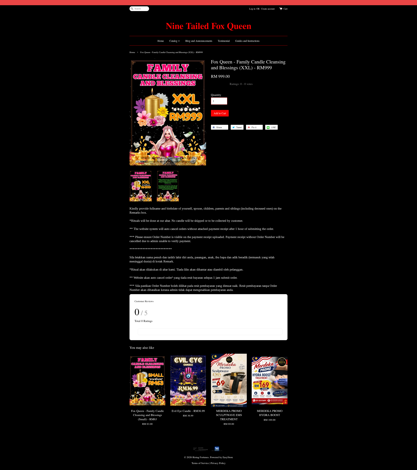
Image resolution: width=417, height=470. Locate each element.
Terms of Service (200, 463)
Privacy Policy (218, 463)
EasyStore (228, 457)
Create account (268, 8)
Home (161, 40)
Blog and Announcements (198, 40)
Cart (286, 8)
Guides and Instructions (247, 40)
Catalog (173, 40)
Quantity (216, 95)
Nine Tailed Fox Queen (208, 25)
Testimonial (224, 40)
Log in (252, 8)
